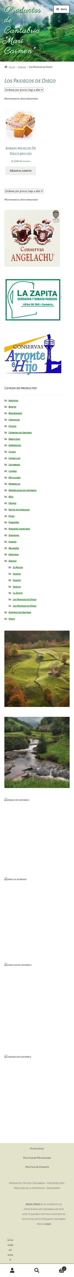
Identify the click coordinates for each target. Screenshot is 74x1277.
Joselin (17, 586)
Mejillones (14, 477)
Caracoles (14, 419)
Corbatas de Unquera (20, 432)
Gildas (12, 451)
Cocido (12, 426)
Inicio (12, 67)
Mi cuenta (12, 1270)
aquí (48, 1223)
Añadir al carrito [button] (20, 170)
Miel (11, 496)
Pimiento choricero (19, 529)
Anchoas (13, 400)
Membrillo (14, 484)
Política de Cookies (37, 1166)
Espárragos (15, 445)
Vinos (12, 619)
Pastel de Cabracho (19, 509)
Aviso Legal (37, 1148)
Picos (11, 516)
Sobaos (22, 67)
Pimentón (14, 522)
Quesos (13, 541)
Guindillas (14, 458)
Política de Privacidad (37, 1157)
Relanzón (14, 548)
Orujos (12, 503)
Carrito (57, 1267)
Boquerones (15, 413)
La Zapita (18, 593)
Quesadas (14, 535)
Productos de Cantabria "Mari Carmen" (22, 30)
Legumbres (14, 464)
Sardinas (14, 554)
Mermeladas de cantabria (23, 490)
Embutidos (14, 439)
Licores (13, 471)
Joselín (17, 574)
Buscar (37, 1270)
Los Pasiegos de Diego (24, 599)
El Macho (18, 567)
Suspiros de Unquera (20, 612)
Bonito (12, 406)
